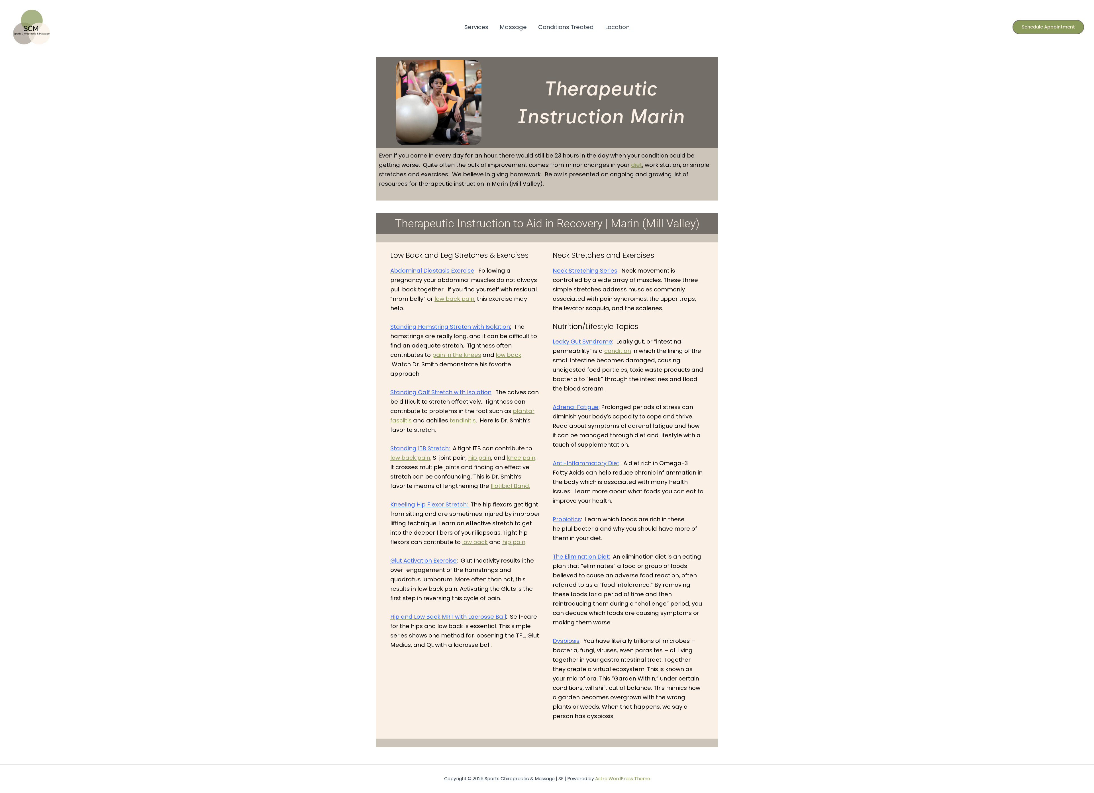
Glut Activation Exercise (423, 561)
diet (636, 165)
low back (508, 355)
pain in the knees (456, 355)
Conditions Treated (566, 27)
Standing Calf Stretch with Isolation (440, 392)
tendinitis (463, 420)
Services (476, 27)
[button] (1048, 27)
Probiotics (567, 519)
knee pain (521, 458)
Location (617, 27)
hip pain (479, 458)
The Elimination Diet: (581, 557)
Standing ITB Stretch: (420, 448)
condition (617, 351)
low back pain (454, 299)
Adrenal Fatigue (576, 407)
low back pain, (410, 458)
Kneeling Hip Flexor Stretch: (429, 504)
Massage (513, 27)
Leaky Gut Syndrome (582, 342)
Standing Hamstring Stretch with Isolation (450, 327)
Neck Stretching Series (585, 271)
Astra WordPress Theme (622, 778)
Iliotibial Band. (510, 486)
